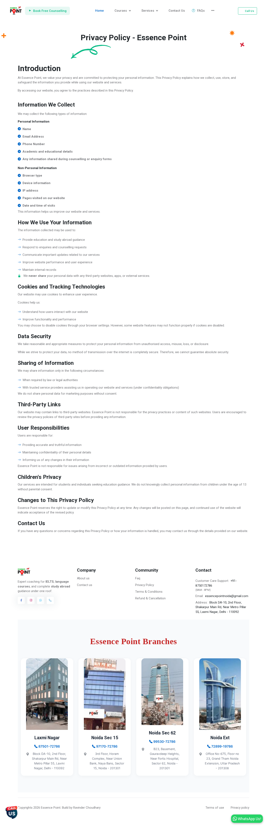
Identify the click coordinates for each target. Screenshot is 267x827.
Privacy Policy (144, 585)
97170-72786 (106, 746)
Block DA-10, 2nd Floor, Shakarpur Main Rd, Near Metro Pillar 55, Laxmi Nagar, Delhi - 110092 (220, 607)
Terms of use (214, 807)
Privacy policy (240, 807)
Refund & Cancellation (150, 598)
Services (148, 11)
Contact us (84, 585)
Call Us (249, 11)
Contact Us (177, 11)
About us (83, 578)
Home (99, 11)
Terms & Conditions (148, 592)
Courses (121, 11)
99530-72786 (163, 741)
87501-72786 (49, 746)
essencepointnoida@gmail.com (226, 596)
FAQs (201, 11)
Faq (137, 578)
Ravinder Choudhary (87, 807)
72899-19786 (221, 746)
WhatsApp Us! (249, 819)
